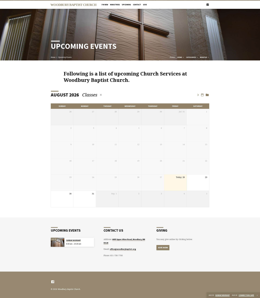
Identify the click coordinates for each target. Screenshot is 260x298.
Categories (191, 57)
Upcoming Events (65, 57)
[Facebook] (207, 5)
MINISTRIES (115, 5)
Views (179, 57)
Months (203, 57)
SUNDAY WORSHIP (73, 240)
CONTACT (137, 5)
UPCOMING (126, 5)
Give (145, 5)
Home (53, 57)
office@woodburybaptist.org (123, 249)
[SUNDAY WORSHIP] (57, 242)
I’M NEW (105, 5)
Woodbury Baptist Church (73, 5)
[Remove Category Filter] (100, 95)
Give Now (163, 247)
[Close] (257, 295)
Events (172, 57)
